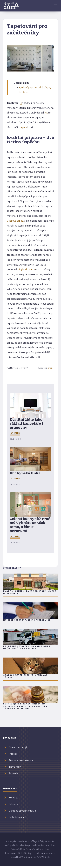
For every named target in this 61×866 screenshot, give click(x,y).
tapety (23, 127)
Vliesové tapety (15, 220)
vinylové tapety (26, 269)
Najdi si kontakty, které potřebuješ (26, 620)
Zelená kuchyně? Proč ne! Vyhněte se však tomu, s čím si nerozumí (30, 525)
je (21, 103)
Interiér (51, 368)
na (46, 112)
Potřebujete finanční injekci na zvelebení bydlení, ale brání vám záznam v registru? (25, 706)
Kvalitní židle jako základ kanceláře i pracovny (26, 424)
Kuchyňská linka (25, 473)
